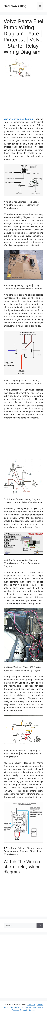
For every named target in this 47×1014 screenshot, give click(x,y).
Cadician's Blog (15, 6)
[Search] (40, 925)
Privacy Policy (17, 1007)
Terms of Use (30, 1007)
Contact (31, 1010)
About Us (31, 1004)
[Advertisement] (24, 98)
